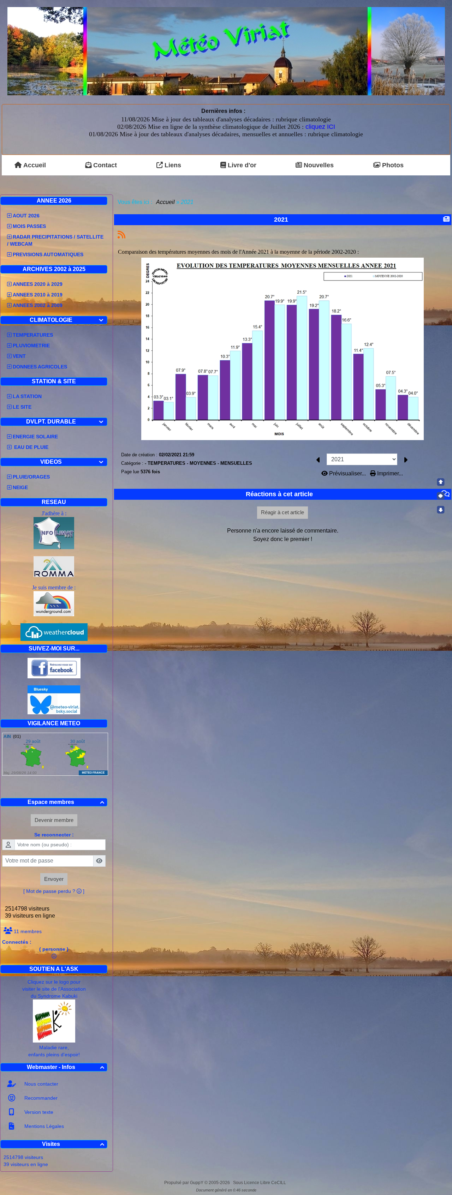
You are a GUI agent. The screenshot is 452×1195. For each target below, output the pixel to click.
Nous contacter (40, 1084)
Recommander (40, 1098)
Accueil (165, 202)
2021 (281, 219)
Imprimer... (389, 473)
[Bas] (440, 509)
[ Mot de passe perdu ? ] (53, 891)
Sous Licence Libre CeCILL (260, 1182)
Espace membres (66, 802)
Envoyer (54, 879)
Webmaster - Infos (66, 1067)
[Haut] (440, 482)
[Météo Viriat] (226, 51)
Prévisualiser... (347, 473)
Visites (73, 1144)
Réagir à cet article (282, 512)
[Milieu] (440, 496)
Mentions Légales (43, 1126)
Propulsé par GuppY (184, 1182)
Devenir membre (54, 820)
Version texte (38, 1112)
